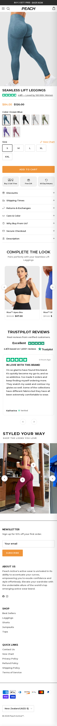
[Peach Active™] (28, 8)
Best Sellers (9, 613)
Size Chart (8, 654)
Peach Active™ (17, 716)
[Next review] (34, 422)
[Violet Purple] (6, 132)
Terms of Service (12, 672)
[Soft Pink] (16, 132)
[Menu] (3, 8)
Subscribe (12, 553)
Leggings (7, 617)
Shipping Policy (11, 667)
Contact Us (8, 649)
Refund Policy (10, 663)
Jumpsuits (8, 627)
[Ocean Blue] (6, 120)
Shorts (6, 622)
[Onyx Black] (26, 120)
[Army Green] (45, 120)
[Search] (9, 8)
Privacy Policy (10, 658)
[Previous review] (23, 422)
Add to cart (28, 169)
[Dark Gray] (16, 120)
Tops (5, 631)
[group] (28, 385)
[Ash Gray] (35, 120)
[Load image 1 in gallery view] (28, 49)
